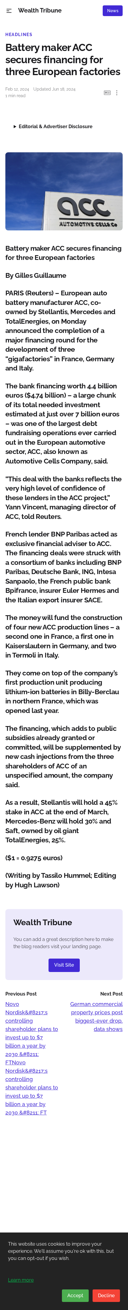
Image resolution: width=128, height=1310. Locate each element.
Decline (106, 1295)
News (112, 10)
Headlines (19, 34)
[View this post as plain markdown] (107, 93)
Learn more (21, 1280)
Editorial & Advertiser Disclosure (56, 126)
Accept (75, 1295)
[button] (9, 11)
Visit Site (64, 965)
